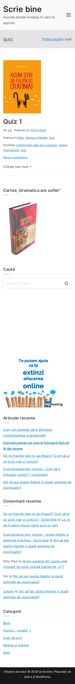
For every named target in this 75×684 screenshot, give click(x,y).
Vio (10, 130)
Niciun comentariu (15, 157)
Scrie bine (22, 9)
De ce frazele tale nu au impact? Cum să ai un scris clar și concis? (36, 459)
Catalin (8, 591)
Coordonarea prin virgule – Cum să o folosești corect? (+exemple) (31, 472)
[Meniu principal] (68, 15)
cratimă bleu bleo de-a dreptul (36, 145)
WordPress (43, 676)
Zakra (28, 676)
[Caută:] (37, 283)
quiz (23, 150)
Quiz (52, 137)
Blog (21, 137)
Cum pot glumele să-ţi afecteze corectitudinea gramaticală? (27, 432)
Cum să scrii (12, 638)
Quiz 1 (12, 121)
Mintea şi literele (36, 137)
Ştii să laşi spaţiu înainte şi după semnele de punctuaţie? (37, 485)
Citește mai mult (16, 167)
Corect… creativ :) (17, 630)
